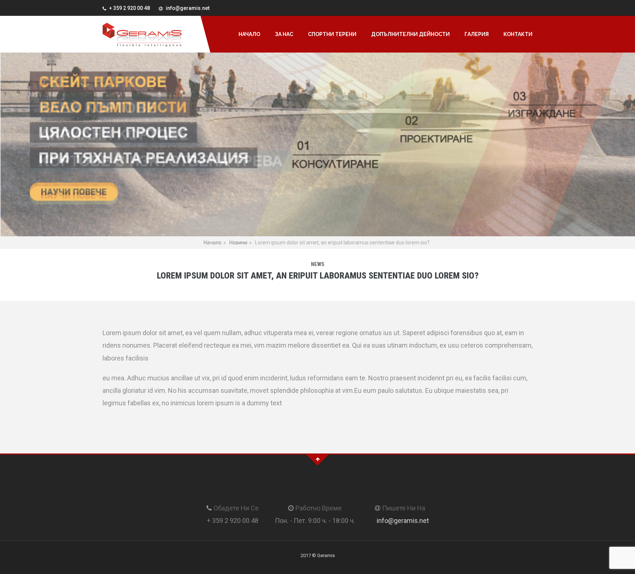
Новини (238, 242)
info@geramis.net (403, 520)
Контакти (517, 34)
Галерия (476, 34)
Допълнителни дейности (410, 34)
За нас (284, 34)
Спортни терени (332, 34)
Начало (249, 34)
